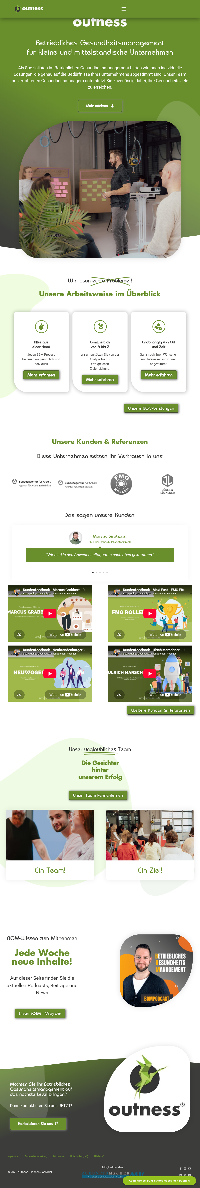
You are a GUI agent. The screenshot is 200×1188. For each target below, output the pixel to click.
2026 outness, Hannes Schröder (30, 1172)
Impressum (13, 1156)
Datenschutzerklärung (36, 1156)
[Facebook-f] (180, 1168)
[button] (124, 8)
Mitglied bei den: (113, 1167)
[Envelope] (189, 1175)
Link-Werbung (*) (79, 1156)
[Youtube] (189, 1168)
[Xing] (185, 1175)
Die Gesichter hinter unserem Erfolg (100, 770)
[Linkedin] (180, 1175)
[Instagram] (185, 1168)
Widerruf (99, 1156)
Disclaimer (58, 1156)
